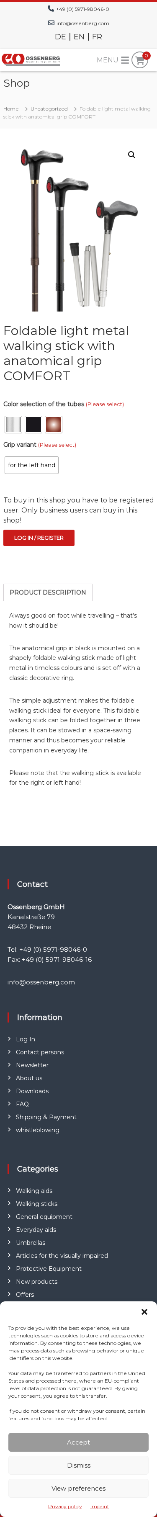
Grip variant (39, 444)
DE (60, 36)
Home (11, 109)
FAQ (22, 1104)
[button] (144, 1312)
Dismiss (78, 1465)
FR (97, 36)
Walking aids (34, 1191)
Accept (78, 1442)
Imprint (99, 1506)
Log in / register (39, 537)
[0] (140, 61)
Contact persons (40, 1052)
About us (29, 1078)
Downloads (32, 1091)
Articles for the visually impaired (62, 1255)
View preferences (78, 1488)
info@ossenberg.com (83, 23)
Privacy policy (65, 1506)
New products (36, 1281)
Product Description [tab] (48, 592)
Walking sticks (36, 1204)
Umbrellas (30, 1243)
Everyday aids (36, 1230)
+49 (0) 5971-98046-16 (57, 959)
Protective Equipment (49, 1268)
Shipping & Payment (46, 1117)
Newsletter (32, 1065)
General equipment (44, 1217)
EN (79, 36)
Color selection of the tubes (63, 404)
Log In (25, 1039)
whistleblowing (37, 1130)
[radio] (13, 424)
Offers (25, 1294)
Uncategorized (49, 109)
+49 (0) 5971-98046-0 (82, 9)
